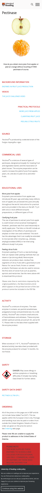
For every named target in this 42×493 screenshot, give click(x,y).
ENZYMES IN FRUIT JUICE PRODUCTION (17, 86)
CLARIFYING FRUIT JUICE (30, 116)
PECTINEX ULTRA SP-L (11, 395)
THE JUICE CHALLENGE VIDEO (13, 96)
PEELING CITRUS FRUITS (30, 121)
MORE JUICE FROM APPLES (29, 111)
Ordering (8, 428)
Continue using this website (12, 488)
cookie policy (25, 476)
